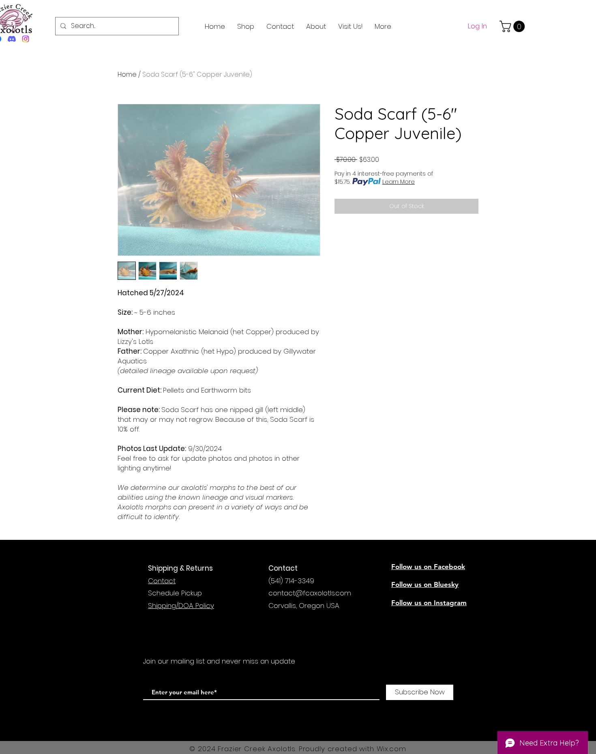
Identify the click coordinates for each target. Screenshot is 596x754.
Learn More (398, 182)
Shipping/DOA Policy (181, 605)
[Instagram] (25, 38)
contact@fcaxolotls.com (309, 593)
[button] (513, 26)
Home (127, 74)
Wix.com (391, 749)
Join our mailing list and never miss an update (219, 661)
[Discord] (11, 38)
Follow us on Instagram (429, 603)
